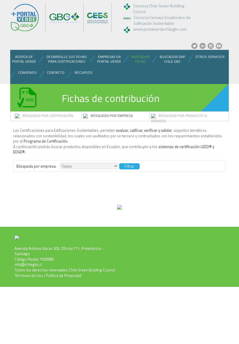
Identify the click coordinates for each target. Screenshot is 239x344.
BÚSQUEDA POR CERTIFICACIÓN (47, 115)
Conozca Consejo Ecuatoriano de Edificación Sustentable (162, 20)
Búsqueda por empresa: (36, 166)
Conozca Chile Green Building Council (158, 9)
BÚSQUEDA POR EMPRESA (112, 115)
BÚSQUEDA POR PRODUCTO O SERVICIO (179, 118)
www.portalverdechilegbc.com (160, 29)
